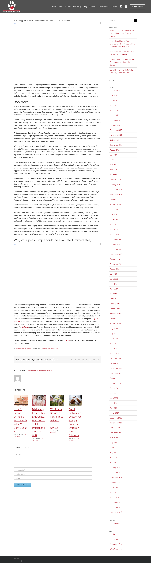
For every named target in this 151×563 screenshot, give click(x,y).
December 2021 (116, 368)
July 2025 (113, 155)
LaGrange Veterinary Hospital (23, 348)
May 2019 (113, 492)
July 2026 (113, 95)
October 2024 (115, 200)
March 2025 (114, 175)
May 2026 (113, 105)
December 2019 (116, 472)
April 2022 (114, 348)
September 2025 (116, 145)
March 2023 (114, 294)
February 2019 (115, 502)
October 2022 (115, 319)
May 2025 (113, 165)
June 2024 (114, 219)
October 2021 (115, 378)
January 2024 (115, 244)
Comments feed (116, 544)
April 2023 (114, 289)
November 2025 (116, 135)
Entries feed (114, 539)
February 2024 (115, 239)
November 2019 (116, 477)
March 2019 (114, 497)
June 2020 (114, 448)
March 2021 (114, 413)
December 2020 (116, 418)
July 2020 (113, 443)
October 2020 (115, 428)
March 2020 (114, 458)
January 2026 (115, 125)
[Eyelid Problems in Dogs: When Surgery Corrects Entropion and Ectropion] (75, 396)
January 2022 (115, 363)
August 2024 (114, 209)
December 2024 (116, 190)
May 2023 (113, 284)
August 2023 (114, 269)
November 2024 (116, 195)
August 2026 (114, 90)
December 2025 (116, 130)
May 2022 (113, 343)
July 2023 (113, 274)
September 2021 (116, 383)
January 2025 (115, 185)
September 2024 (116, 204)
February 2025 (115, 180)
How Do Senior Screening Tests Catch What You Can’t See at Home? (20, 420)
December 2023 (116, 249)
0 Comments (54, 348)
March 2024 (114, 234)
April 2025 (114, 170)
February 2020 (115, 463)
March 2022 (114, 353)
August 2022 (114, 329)
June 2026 (114, 100)
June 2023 (114, 279)
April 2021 (114, 408)
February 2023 (115, 299)
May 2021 (113, 403)
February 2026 (115, 120)
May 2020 (113, 453)
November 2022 (116, 314)
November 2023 (116, 254)
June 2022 (114, 338)
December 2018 (116, 507)
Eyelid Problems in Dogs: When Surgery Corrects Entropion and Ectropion (122, 62)
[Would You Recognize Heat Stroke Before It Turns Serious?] (57, 396)
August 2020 (114, 438)
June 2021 (114, 398)
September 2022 (116, 324)
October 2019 (115, 482)
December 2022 (116, 309)
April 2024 (114, 229)
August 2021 (114, 388)
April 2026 (114, 110)
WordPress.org (116, 549)
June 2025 (114, 160)
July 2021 (113, 393)
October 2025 (115, 140)
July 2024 (113, 214)
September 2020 (116, 433)
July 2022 (113, 334)
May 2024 (113, 224)
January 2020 (115, 468)
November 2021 (116, 373)
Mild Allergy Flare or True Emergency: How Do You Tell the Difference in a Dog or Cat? (122, 44)
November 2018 (116, 512)
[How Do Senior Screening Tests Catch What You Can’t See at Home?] (21, 396)
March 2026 (114, 115)
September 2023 (116, 264)
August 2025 (114, 150)
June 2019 (114, 487)
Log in (112, 534)
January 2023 (115, 304)
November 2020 (116, 423)
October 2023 (115, 259)
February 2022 (115, 358)
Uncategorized (46, 348)
